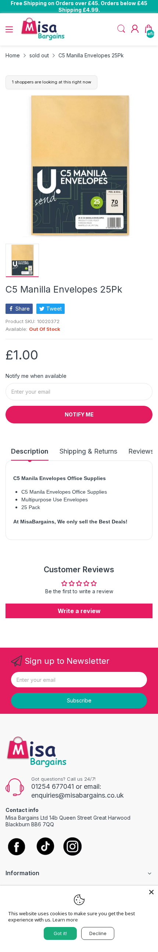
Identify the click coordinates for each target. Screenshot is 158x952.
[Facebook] (17, 847)
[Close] (151, 892)
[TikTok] (45, 847)
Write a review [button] (79, 611)
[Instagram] (72, 847)
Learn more (65, 919)
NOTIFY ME (79, 414)
